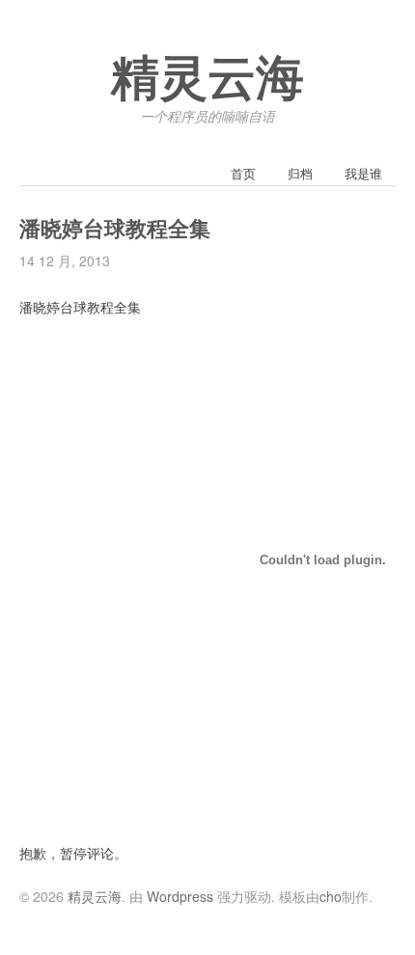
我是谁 (363, 173)
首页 (243, 173)
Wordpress (180, 896)
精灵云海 (207, 79)
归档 (300, 173)
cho (330, 896)
